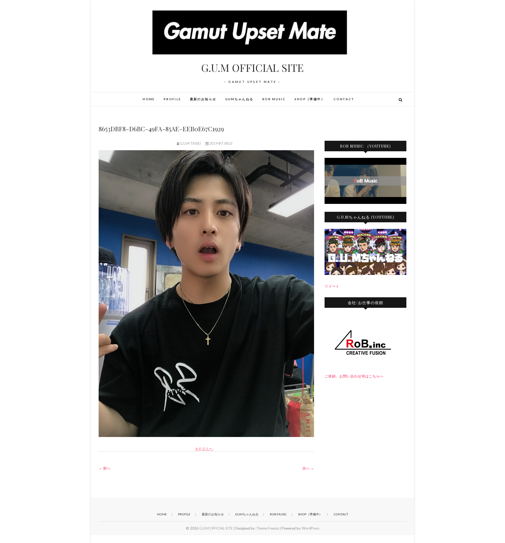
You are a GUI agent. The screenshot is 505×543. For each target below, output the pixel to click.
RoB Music (274, 99)
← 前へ (104, 468)
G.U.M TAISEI (190, 143)
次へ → (308, 468)
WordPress (310, 528)
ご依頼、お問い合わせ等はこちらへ (354, 376)
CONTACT (344, 99)
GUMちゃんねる (239, 99)
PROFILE (172, 99)
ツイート (332, 286)
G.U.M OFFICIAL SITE (252, 67)
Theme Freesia (267, 528)
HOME (149, 99)
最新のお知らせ (203, 99)
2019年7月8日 (220, 143)
